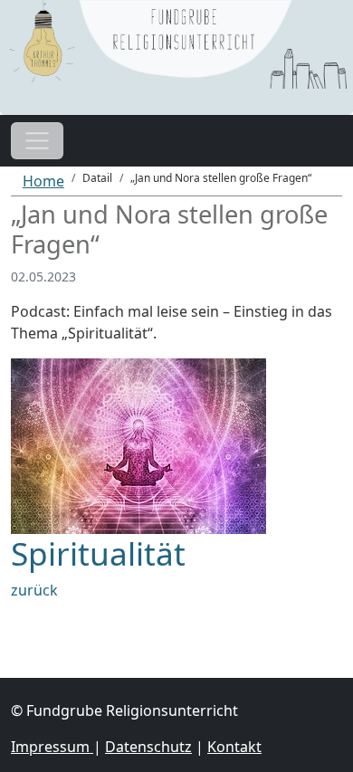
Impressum (52, 747)
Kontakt (234, 747)
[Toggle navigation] (37, 141)
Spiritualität (98, 553)
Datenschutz (148, 747)
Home (43, 181)
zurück (34, 590)
